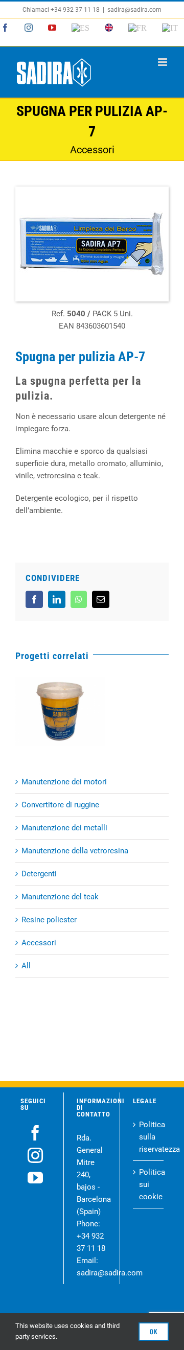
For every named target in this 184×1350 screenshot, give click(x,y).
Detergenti (39, 873)
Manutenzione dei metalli (64, 827)
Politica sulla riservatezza (148, 1137)
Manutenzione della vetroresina (74, 850)
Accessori (38, 942)
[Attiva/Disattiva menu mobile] (163, 62)
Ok (153, 1331)
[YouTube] (35, 1177)
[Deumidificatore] (60, 711)
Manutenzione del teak (60, 896)
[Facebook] (35, 1132)
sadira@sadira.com (134, 9)
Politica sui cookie (148, 1184)
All (26, 965)
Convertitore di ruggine (60, 804)
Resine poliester (49, 919)
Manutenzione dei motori (64, 781)
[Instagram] (35, 1155)
